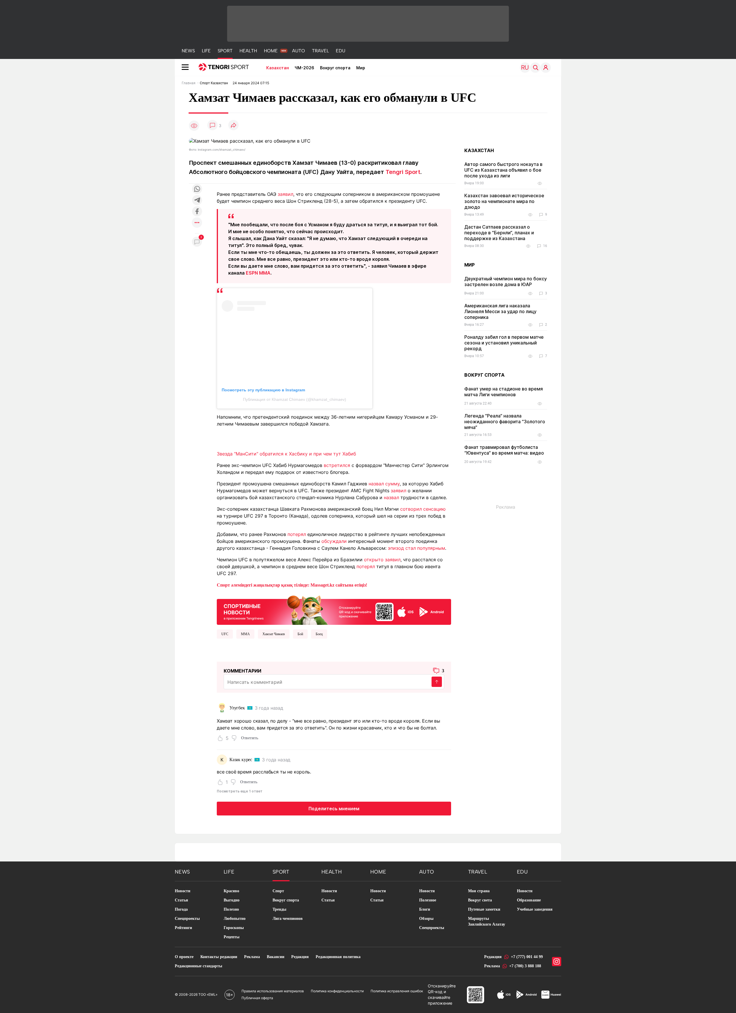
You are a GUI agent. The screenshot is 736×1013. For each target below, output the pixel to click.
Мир (360, 67)
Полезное (427, 900)
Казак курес (240, 759)
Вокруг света (480, 900)
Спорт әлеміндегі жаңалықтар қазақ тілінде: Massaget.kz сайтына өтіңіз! (292, 585)
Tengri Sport (403, 171)
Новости (182, 891)
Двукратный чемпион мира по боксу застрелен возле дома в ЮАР (505, 281)
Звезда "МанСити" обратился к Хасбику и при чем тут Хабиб (286, 454)
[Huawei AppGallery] (551, 994)
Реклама (252, 957)
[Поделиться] (233, 125)
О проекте (184, 957)
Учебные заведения (535, 909)
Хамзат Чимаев (273, 634)
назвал (391, 497)
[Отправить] (437, 682)
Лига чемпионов (288, 918)
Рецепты (231, 937)
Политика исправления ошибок (397, 991)
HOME (271, 50)
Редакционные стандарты (198, 966)
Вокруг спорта (335, 67)
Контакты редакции (218, 957)
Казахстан (277, 67)
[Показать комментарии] (212, 125)
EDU (340, 50)
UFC (224, 634)
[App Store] (504, 994)
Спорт (278, 891)
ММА (245, 634)
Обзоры (426, 918)
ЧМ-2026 (304, 67)
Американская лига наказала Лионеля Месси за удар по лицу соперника (500, 311)
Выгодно (231, 900)
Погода (181, 909)
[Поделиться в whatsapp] (197, 189)
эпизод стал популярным (416, 548)
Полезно (231, 909)
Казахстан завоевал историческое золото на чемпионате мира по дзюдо (504, 201)
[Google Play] (526, 994)
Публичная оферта (257, 998)
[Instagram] (556, 961)
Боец (319, 634)
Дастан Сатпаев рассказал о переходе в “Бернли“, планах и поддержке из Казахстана (499, 232)
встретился (337, 465)
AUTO (298, 50)
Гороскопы (234, 928)
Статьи (181, 900)
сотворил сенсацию (423, 509)
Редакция (300, 957)
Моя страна (479, 891)
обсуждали (334, 541)
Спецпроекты (187, 918)
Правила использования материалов (272, 991)
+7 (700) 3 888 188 (525, 966)
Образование (529, 900)
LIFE (206, 50)
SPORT (225, 50)
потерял (297, 534)
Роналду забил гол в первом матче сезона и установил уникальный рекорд (504, 342)
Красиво (231, 891)
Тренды (279, 909)
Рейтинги (183, 928)
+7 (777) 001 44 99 (527, 957)
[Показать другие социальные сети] (197, 223)
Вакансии (275, 957)
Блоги (424, 909)
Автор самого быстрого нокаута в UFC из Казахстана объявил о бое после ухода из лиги (503, 170)
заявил (285, 194)
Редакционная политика (338, 957)
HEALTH (248, 50)
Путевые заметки (484, 909)
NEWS (188, 50)
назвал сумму (384, 484)
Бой (300, 634)
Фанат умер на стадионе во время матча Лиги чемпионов (503, 391)
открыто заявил (382, 559)
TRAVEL (320, 50)
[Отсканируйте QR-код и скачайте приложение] (334, 609)
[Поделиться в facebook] (197, 211)
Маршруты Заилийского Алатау (486, 921)
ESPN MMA (258, 273)
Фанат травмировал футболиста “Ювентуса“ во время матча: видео (504, 450)
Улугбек (237, 707)
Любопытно (235, 918)
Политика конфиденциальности (337, 991)
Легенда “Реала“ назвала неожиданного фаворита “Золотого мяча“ (504, 421)
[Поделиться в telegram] (197, 200)
